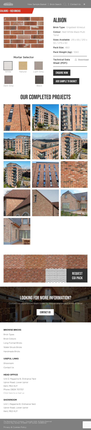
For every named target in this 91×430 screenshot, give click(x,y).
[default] (45, 117)
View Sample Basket (36, 4)
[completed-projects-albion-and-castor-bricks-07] (45, 174)
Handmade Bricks (12, 351)
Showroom (9, 363)
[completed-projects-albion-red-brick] (74, 174)
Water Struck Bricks (13, 347)
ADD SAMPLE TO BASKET (66, 81)
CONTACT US (45, 312)
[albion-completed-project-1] (17, 203)
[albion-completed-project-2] (45, 203)
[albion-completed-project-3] (74, 203)
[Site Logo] (8, 4)
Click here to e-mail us (14, 393)
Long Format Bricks (13, 343)
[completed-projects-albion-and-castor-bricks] (17, 117)
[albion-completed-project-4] (17, 231)
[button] (65, 4)
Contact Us (75, 4)
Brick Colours (10, 339)
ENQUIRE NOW (62, 72)
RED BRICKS (15, 11)
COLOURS (4, 11)
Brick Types (9, 334)
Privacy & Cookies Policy (15, 427)
